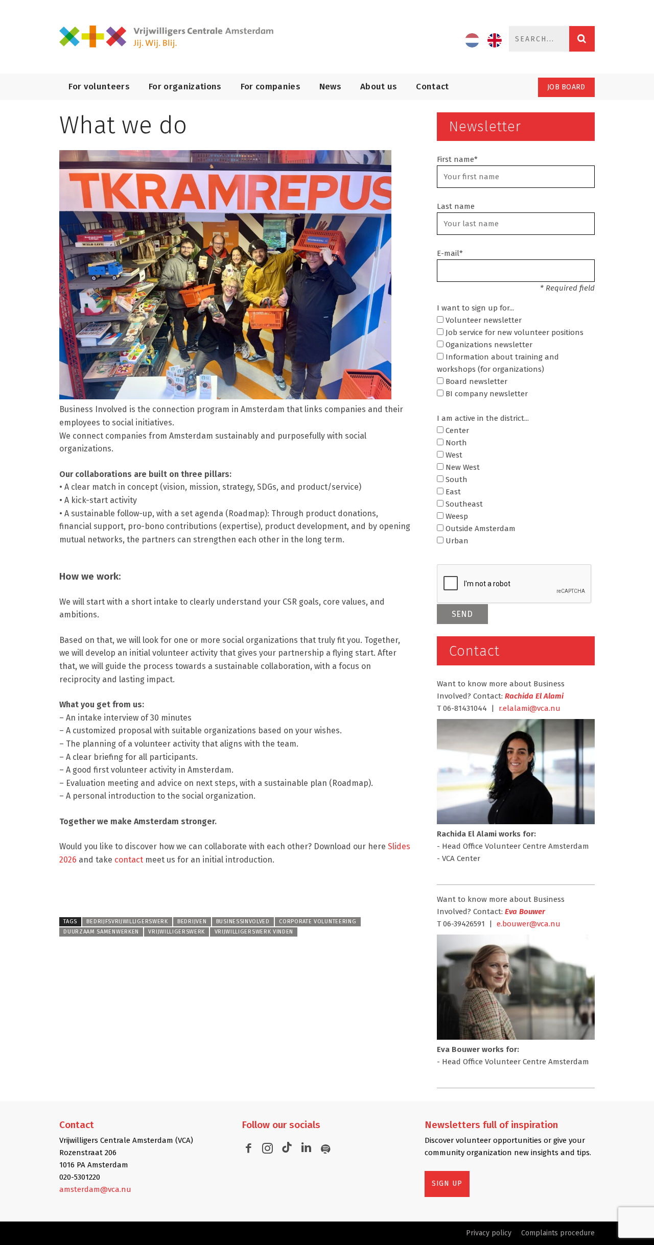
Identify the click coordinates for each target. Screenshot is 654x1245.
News (330, 86)
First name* (457, 159)
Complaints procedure (558, 1233)
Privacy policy (488, 1233)
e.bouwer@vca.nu (528, 923)
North (455, 442)
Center (456, 430)
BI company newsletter (485, 393)
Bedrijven (191, 921)
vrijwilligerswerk (176, 931)
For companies (270, 86)
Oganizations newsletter (487, 344)
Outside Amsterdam (479, 528)
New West (461, 467)
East (452, 491)
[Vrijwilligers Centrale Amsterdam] (166, 37)
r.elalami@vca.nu (529, 708)
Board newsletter (475, 381)
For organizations (185, 86)
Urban (456, 540)
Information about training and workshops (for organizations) (498, 363)
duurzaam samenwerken (101, 931)
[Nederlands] (472, 40)
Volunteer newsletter (482, 320)
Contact (432, 86)
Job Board (566, 87)
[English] (494, 40)
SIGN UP (447, 1183)
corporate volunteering (317, 921)
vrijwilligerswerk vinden (254, 931)
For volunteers (99, 86)
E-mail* (450, 253)
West (452, 455)
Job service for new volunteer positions (513, 332)
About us (379, 86)
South (455, 479)
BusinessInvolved (243, 921)
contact (128, 860)
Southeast (463, 504)
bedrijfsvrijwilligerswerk (127, 921)
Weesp (455, 516)
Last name (456, 206)
